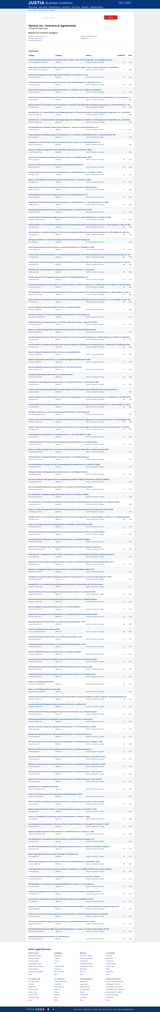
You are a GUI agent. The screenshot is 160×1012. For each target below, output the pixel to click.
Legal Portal (87, 1009)
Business (83, 953)
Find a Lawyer (32, 7)
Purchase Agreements (34, 77)
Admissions (109, 958)
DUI (55, 964)
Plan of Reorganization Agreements (38, 62)
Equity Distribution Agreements (36, 317)
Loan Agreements (33, 901)
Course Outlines (111, 964)
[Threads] (46, 1009)
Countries (83, 997)
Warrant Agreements (34, 129)
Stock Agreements (33, 242)
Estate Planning (59, 966)
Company (94, 1009)
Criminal (56, 958)
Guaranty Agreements (34, 826)
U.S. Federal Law (34, 979)
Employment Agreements (35, 309)
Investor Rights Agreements (35, 931)
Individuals (58, 953)
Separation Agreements (34, 362)
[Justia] (36, 2)
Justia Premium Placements (114, 987)
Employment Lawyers (35, 964)
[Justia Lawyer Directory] (53, 1009)
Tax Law (82, 972)
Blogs (107, 969)
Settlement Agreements (34, 482)
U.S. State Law (59, 979)
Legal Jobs (83, 981)
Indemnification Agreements (36, 939)
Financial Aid (110, 961)
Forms (34, 10)
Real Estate (84, 38)
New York (57, 995)
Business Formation (86, 956)
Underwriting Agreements (35, 152)
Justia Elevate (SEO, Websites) (115, 989)
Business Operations (35, 38)
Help (99, 1009)
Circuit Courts (32, 992)
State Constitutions (60, 981)
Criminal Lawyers (33, 961)
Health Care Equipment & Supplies (95, 62)
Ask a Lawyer (43, 7)
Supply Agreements (33, 849)
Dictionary (109, 956)
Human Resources (34, 40)
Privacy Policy (117, 1009)
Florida (56, 992)
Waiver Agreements (33, 137)
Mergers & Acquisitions (88, 36)
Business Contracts (43, 10)
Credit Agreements (33, 99)
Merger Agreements (33, 556)
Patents (82, 992)
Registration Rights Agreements (37, 219)
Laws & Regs (76, 7)
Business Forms (85, 987)
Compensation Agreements (35, 796)
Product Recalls (85, 989)
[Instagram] (43, 1009)
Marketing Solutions (96, 7)
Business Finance (33, 36)
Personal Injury (59, 972)
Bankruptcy (57, 956)
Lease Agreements (33, 804)
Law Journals (110, 966)
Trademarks (84, 995)
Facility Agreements (33, 204)
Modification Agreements (35, 114)
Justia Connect (78, 1009)
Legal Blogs (83, 984)
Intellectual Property (86, 964)
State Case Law (59, 987)
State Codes (58, 984)
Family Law (57, 969)
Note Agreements (33, 174)
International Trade (86, 966)
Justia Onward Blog (112, 995)
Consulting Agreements (34, 467)
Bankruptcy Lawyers (34, 956)
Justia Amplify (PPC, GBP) (113, 992)
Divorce (56, 961)
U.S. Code (31, 984)
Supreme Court (33, 989)
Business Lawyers (34, 958)
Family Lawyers (33, 969)
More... (30, 974)
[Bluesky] (48, 1009)
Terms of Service (107, 1009)
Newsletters (85, 7)
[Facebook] (41, 1009)
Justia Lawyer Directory (113, 984)
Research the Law (54, 7)
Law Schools (66, 7)
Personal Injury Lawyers (35, 972)
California (57, 989)
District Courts (32, 995)
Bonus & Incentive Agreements (36, 631)
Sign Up (128, 2)
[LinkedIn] (36, 1009)
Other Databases (86, 979)
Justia (29, 10)
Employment (84, 961)
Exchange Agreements (34, 212)
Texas (56, 997)
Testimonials (110, 997)
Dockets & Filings (33, 997)
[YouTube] (39, 1009)
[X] (51, 1009)
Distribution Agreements (35, 699)
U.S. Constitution (33, 981)
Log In (121, 2)
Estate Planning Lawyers (36, 966)
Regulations (32, 987)
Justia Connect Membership (114, 981)
